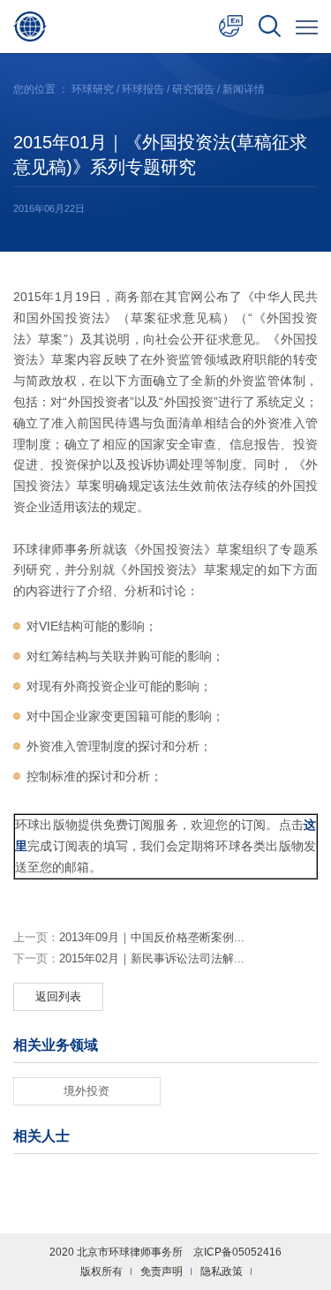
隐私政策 (221, 1271)
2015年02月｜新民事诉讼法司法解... (128, 958)
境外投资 (86, 1091)
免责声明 (161, 1271)
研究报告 (193, 89)
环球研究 (92, 89)
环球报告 (143, 89)
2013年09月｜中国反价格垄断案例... (128, 937)
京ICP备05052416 (237, 1252)
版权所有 (101, 1271)
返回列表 (58, 996)
